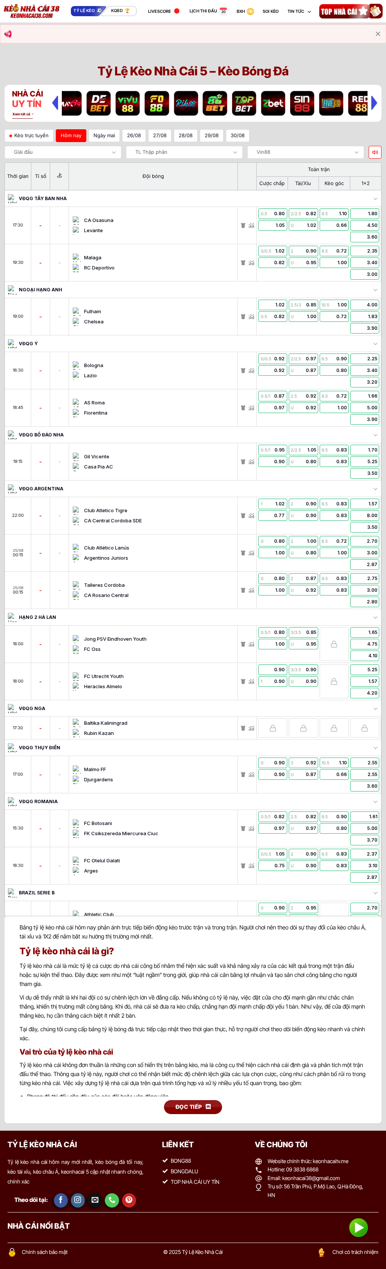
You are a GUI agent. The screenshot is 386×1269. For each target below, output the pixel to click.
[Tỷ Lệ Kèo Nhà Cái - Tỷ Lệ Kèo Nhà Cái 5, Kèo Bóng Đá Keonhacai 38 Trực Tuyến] (31, 11)
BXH (241, 11)
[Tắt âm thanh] (375, 152)
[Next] (374, 102)
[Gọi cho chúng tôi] (112, 1200)
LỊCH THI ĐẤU (204, 11)
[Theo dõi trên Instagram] (78, 1200)
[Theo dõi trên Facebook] (61, 1200)
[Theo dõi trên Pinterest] (129, 1200)
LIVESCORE (159, 11)
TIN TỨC (296, 11)
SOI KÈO (271, 11)
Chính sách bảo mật (44, 1252)
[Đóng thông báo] (378, 34)
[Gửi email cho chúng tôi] (95, 1200)
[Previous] (55, 102)
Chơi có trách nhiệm (355, 1252)
